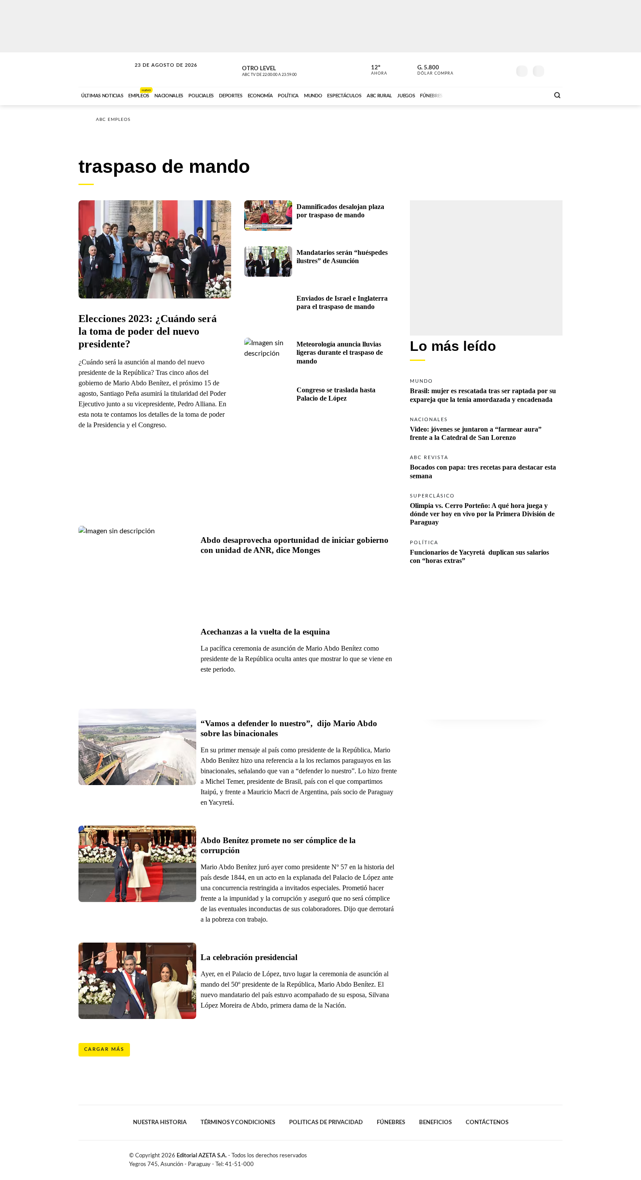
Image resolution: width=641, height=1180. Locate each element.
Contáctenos (487, 1122)
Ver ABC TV (286, 70)
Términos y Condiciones (238, 1122)
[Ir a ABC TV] (472, 94)
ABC (105, 69)
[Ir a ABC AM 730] (496, 94)
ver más (374, 70)
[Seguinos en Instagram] (504, 69)
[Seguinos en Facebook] (465, 69)
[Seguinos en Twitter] (478, 69)
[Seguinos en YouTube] (491, 69)
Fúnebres (391, 1122)
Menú (554, 70)
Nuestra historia (160, 1122)
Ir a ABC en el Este (158, 73)
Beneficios (435, 1122)
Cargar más (104, 1049)
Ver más (486, 390)
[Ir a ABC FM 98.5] (531, 94)
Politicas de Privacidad (326, 1122)
